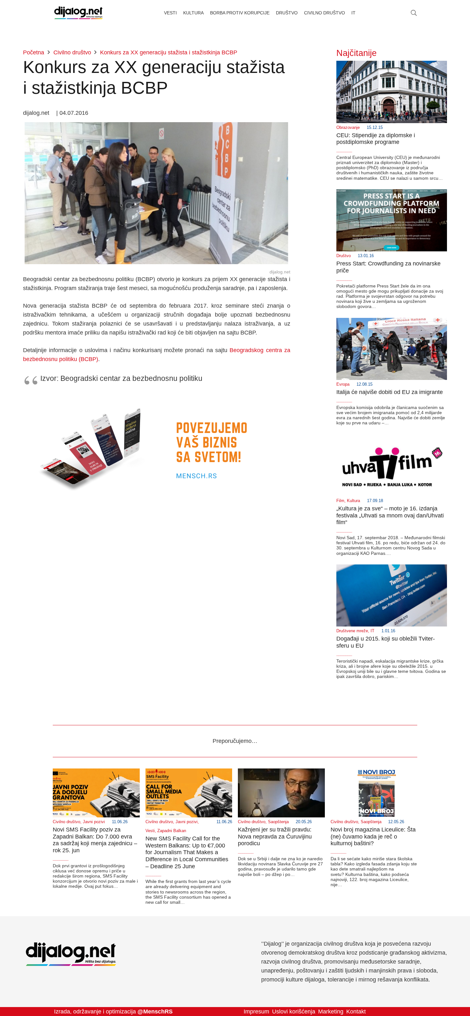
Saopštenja (278, 822)
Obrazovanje (348, 127)
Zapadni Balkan (171, 831)
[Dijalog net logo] (78, 13)
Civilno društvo (66, 822)
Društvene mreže (352, 631)
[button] (413, 13)
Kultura (353, 501)
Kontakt (356, 1011)
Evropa (342, 384)
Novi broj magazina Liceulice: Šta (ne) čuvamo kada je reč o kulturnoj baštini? (373, 836)
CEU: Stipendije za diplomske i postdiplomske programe (375, 139)
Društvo (343, 256)
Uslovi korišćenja (293, 1011)
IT (372, 631)
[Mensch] (156, 398)
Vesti (150, 831)
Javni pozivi (94, 822)
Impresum (256, 1011)
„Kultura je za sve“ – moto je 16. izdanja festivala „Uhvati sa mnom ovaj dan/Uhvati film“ (390, 515)
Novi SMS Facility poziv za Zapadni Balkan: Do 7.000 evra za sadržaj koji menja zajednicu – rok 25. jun (95, 840)
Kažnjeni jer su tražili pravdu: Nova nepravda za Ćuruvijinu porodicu (275, 836)
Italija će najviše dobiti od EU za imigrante (389, 392)
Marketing (330, 1011)
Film (340, 501)
